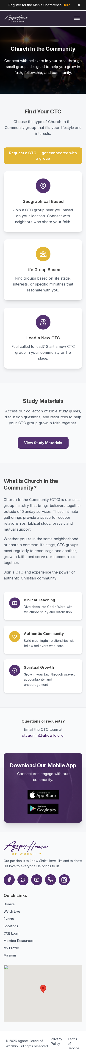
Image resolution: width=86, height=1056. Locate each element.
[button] (43, 989)
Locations (11, 926)
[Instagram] (64, 879)
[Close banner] (79, 5)
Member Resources (18, 941)
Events (9, 919)
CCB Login (11, 933)
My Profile (11, 948)
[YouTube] (36, 879)
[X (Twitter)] (22, 879)
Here (66, 5)
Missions (10, 955)
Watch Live (12, 911)
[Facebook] (9, 879)
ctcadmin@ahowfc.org (43, 735)
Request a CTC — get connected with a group (43, 156)
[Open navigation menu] (76, 18)
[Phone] (50, 879)
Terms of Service (73, 1043)
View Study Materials (43, 442)
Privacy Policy (56, 1041)
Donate (9, 904)
